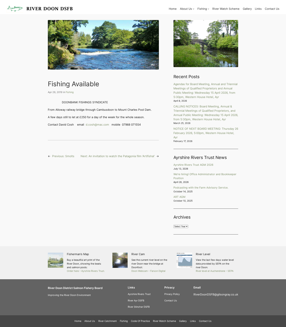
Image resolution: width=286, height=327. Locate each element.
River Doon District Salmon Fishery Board (75, 288)
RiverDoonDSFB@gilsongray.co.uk (215, 294)
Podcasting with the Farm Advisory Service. (200, 187)
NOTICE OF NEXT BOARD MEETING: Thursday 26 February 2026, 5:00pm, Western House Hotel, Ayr (205, 133)
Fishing (70, 92)
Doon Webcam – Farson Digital (148, 270)
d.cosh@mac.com (97, 124)
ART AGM (179, 196)
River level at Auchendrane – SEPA (215, 270)
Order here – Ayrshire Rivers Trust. (86, 270)
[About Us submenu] (193, 9)
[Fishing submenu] (208, 9)
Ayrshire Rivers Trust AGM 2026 (193, 164)
